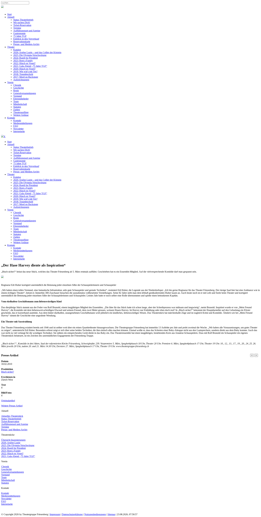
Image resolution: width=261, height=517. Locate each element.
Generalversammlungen (12, 472)
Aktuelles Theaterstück (12, 416)
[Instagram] (10, 511)
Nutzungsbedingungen (95, 514)
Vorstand (5, 474)
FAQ (3, 501)
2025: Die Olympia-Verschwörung (17, 445)
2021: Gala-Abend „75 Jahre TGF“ (18, 456)
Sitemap (111, 514)
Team (3, 477)
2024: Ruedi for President (13, 448)
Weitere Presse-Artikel (12, 405)
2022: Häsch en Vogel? (12, 453)
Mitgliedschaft (8, 480)
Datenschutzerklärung (72, 514)
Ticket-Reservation (10, 421)
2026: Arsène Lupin (10, 442)
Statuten (5, 483)
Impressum (55, 514)
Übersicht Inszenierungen (13, 440)
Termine (5, 427)
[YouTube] (16, 511)
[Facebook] (4, 511)
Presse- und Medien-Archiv (14, 429)
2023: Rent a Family (11, 451)
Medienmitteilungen (10, 496)
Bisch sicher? (7, 372)
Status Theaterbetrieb (11, 418)
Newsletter (6, 498)
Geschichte (6, 469)
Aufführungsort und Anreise (14, 424)
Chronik (5, 466)
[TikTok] (21, 511)
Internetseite (7, 504)
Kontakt (5, 493)
